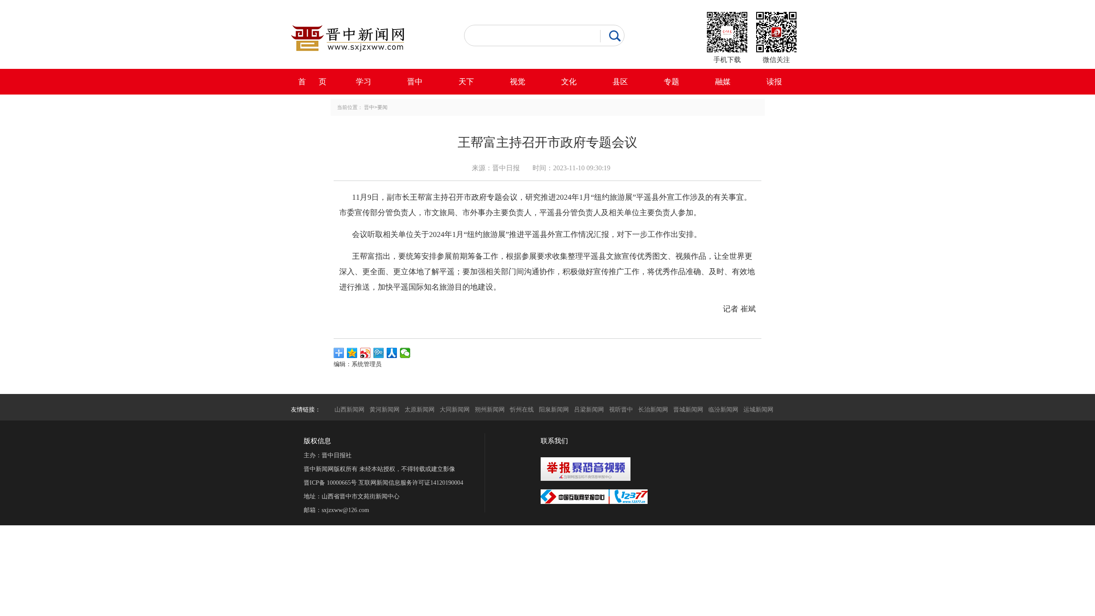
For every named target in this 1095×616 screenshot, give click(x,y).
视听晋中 (621, 409)
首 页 (312, 81)
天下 (466, 81)
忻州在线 (522, 409)
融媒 (723, 81)
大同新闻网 (455, 409)
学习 (363, 81)
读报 (774, 81)
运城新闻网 (758, 409)
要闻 (382, 107)
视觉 (517, 81)
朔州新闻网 (490, 409)
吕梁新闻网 (589, 409)
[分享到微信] (405, 353)
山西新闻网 (349, 409)
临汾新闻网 (723, 409)
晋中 (415, 81)
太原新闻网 (420, 409)
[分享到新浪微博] (365, 353)
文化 (569, 81)
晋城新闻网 (688, 409)
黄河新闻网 (385, 409)
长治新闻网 (653, 409)
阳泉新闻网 (554, 409)
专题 (671, 81)
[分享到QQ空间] (352, 353)
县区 (620, 81)
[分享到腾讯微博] (378, 353)
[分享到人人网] (392, 353)
